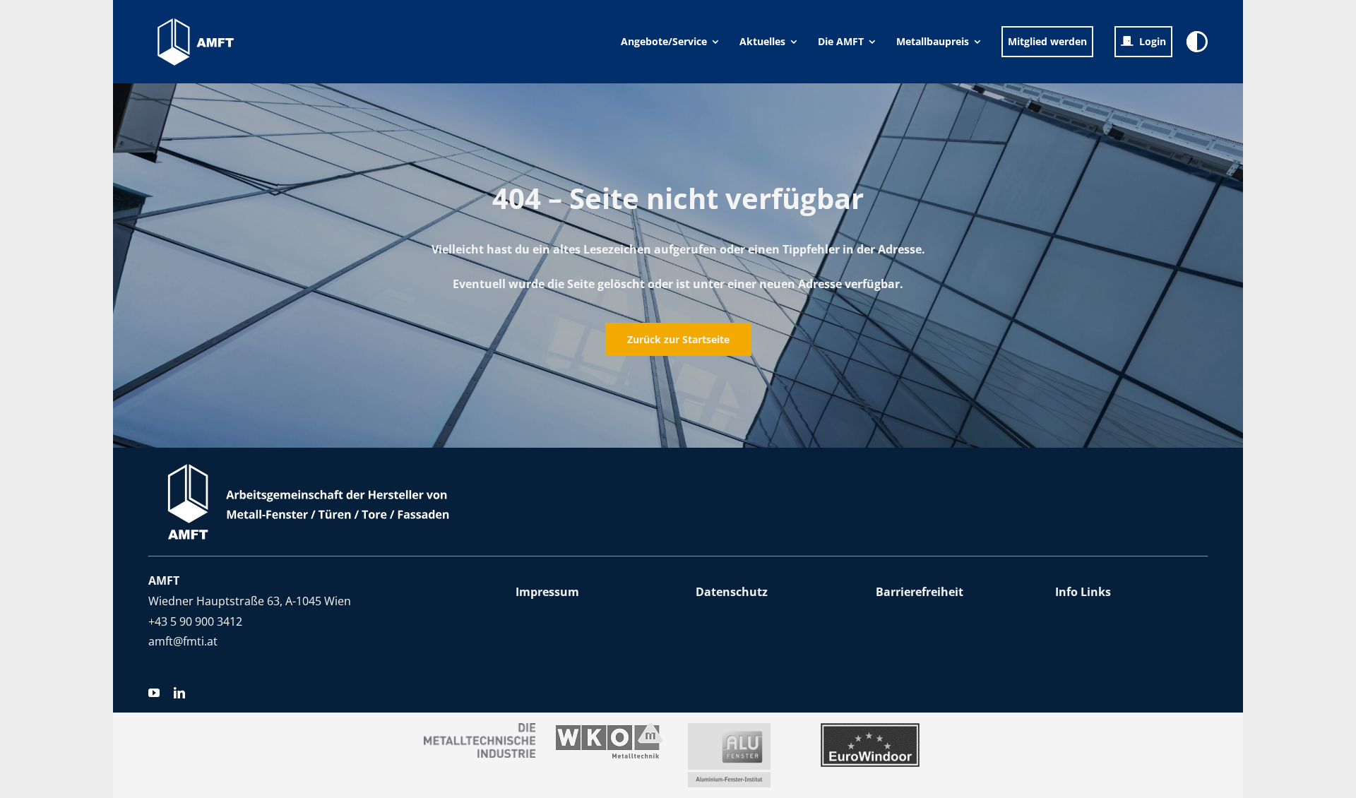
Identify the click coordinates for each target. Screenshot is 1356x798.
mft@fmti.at (186, 641)
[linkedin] (179, 692)
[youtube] (154, 692)
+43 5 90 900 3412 (195, 621)
